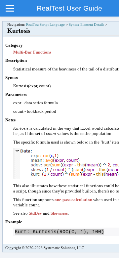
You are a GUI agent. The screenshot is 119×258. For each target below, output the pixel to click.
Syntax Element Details (86, 24)
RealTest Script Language (45, 24)
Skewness (59, 213)
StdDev (35, 213)
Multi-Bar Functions (32, 52)
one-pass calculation (73, 199)
